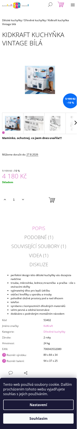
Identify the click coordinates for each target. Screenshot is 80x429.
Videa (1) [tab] (38, 255)
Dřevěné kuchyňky (54, 331)
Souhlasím (38, 418)
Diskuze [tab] (38, 264)
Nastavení (38, 404)
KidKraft (48, 326)
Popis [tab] (38, 228)
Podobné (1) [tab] (38, 237)
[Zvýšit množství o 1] (4, 199)
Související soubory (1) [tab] (38, 246)
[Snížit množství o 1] (23, 199)
